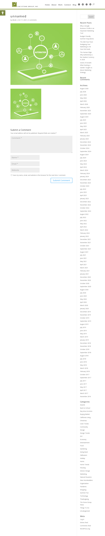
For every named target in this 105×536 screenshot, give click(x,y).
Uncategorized (85, 511)
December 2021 (85, 239)
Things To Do (84, 508)
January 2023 (84, 198)
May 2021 (83, 261)
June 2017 (83, 384)
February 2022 (85, 233)
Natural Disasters (86, 477)
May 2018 (83, 365)
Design (82, 430)
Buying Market (85, 414)
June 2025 (83, 123)
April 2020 (83, 302)
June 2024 (83, 161)
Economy (83, 439)
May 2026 (83, 98)
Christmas (83, 421)
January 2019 (84, 340)
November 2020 (85, 280)
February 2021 (85, 271)
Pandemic (83, 487)
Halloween (83, 455)
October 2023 (84, 186)
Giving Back (84, 452)
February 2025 (85, 136)
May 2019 (83, 334)
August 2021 (84, 252)
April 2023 (83, 195)
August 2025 (84, 117)
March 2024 (84, 170)
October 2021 (84, 246)
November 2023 (85, 183)
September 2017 (85, 378)
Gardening (83, 449)
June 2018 (83, 362)
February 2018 (85, 371)
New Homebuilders (86, 480)
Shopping (83, 490)
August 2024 (84, 155)
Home (47, 5)
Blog (74, 5)
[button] (2, 13)
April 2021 (83, 265)
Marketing (83, 474)
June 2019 (83, 331)
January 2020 (84, 308)
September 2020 (85, 286)
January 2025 (84, 139)
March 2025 (84, 132)
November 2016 (85, 396)
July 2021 (83, 255)
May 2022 (83, 224)
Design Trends (85, 433)
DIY (81, 436)
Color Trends (84, 424)
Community (84, 427)
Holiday (82, 458)
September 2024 (85, 151)
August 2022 (84, 214)
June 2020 (83, 296)
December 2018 (85, 343)
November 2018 (85, 346)
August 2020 (84, 290)
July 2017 (83, 381)
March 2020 (84, 305)
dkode (14, 20)
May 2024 (83, 164)
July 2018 (83, 359)
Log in (82, 519)
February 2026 (85, 107)
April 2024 (83, 167)
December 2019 (85, 312)
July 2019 (83, 327)
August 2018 (84, 356)
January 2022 (84, 236)
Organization (84, 483)
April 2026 (83, 101)
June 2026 (83, 95)
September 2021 (85, 249)
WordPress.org (85, 529)
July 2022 (83, 217)
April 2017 (83, 390)
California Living (85, 417)
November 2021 (85, 242)
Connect (67, 5)
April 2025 (83, 129)
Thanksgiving (84, 499)
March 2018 (84, 368)
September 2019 (85, 321)
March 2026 (84, 104)
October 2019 (84, 318)
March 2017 (84, 393)
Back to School (85, 408)
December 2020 (85, 277)
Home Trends (84, 464)
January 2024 (84, 176)
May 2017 (83, 387)
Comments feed (85, 526)
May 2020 (83, 299)
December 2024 (85, 142)
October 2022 (84, 208)
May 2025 (83, 126)
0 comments (32, 20)
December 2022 (85, 202)
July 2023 (83, 189)
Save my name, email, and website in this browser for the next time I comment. (39, 175)
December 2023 (85, 180)
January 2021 (84, 274)
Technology (84, 496)
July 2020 (83, 293)
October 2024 (84, 148)
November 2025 (85, 111)
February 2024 (85, 173)
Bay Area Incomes (86, 411)
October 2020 (84, 283)
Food (82, 446)
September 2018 (85, 352)
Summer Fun (84, 493)
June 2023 (83, 192)
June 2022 (83, 221)
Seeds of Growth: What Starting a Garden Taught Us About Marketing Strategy (86, 67)
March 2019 (84, 337)
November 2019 (85, 315)
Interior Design (85, 471)
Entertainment (85, 443)
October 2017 (84, 374)
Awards (82, 405)
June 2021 (83, 258)
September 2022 (85, 211)
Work (60, 5)
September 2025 (85, 114)
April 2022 (83, 227)
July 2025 (83, 120)
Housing (83, 468)
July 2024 (83, 158)
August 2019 (84, 324)
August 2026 (84, 88)
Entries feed (84, 522)
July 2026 (83, 92)
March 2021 (84, 268)
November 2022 (85, 205)
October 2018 (84, 349)
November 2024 (85, 145)
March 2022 (84, 230)
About (53, 5)
